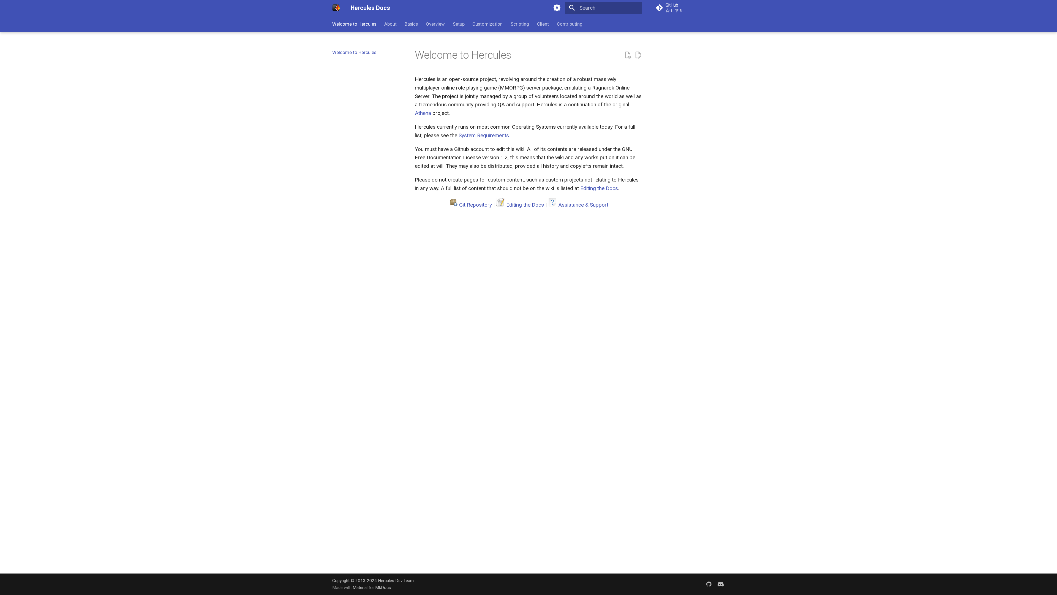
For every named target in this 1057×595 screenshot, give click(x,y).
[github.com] (709, 584)
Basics (411, 24)
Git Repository (475, 205)
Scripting (520, 24)
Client (543, 24)
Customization (487, 24)
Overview (435, 24)
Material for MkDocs (372, 587)
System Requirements (484, 135)
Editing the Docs (599, 188)
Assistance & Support (583, 205)
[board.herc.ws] (720, 584)
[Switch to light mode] (556, 8)
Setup (458, 24)
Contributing (569, 24)
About (390, 24)
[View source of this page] (628, 55)
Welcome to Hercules (354, 24)
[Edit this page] (638, 55)
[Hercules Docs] (336, 8)
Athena (423, 113)
